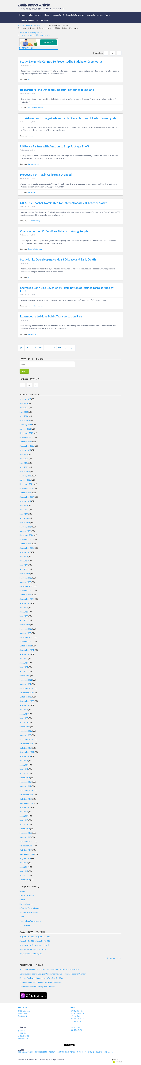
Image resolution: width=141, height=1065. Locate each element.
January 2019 (25, 786)
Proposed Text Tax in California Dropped (46, 174)
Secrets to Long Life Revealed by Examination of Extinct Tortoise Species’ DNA (67, 289)
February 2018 (26, 833)
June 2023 (24, 561)
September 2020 (27, 701)
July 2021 (24, 658)
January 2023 (25, 582)
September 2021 (27, 650)
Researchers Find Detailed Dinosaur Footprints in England (57, 89)
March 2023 (25, 573)
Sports (107, 15)
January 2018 (25, 837)
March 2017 (25, 879)
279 (59, 347)
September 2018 (27, 803)
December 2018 (26, 790)
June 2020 (24, 714)
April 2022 (24, 620)
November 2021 (26, 641)
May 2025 (24, 463)
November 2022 (26, 590)
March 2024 (25, 522)
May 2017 (24, 871)
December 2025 (26, 433)
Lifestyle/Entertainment (75, 15)
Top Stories (44, 20)
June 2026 (24, 407)
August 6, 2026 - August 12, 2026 (34, 945)
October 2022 (26, 595)
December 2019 (26, 739)
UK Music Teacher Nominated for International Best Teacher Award (63, 203)
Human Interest (58, 15)
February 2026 (26, 424)
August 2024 (25, 501)
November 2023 (26, 539)
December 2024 (26, 484)
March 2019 (25, 777)
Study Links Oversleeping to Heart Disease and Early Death (58, 259)
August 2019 (25, 756)
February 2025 (26, 476)
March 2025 (25, 471)
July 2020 (24, 709)
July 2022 (24, 607)
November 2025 (26, 437)
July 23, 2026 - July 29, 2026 (32, 953)
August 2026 (25, 399)
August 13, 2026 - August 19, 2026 (35, 941)
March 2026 (25, 420)
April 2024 (24, 518)
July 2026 (24, 403)
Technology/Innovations (28, 20)
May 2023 (24, 565)
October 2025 (26, 441)
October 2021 (26, 646)
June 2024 (24, 509)
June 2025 (24, 458)
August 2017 (25, 858)
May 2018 (24, 820)
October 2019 (26, 748)
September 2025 (27, 446)
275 (34, 347)
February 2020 (26, 731)
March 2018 (25, 828)
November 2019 (26, 743)
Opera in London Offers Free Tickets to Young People (54, 231)
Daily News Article (34, 5)
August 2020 (25, 705)
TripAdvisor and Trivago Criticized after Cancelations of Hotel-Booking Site (68, 118)
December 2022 (26, 586)
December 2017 (26, 841)
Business (22, 15)
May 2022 (24, 616)
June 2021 (24, 663)
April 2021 (24, 671)
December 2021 (26, 637)
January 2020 (25, 735)
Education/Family (35, 15)
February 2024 (26, 527)
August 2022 (25, 603)
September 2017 (27, 854)
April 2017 (24, 875)
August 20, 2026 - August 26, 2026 (35, 936)
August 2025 (25, 450)
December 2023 (26, 535)
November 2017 (26, 846)
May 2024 (24, 514)
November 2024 (26, 488)
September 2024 (27, 497)
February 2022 (26, 629)
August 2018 (25, 807)
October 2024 (26, 492)
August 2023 (25, 552)
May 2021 (24, 667)
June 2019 (24, 765)
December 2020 (26, 688)
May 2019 (24, 769)
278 (53, 347)
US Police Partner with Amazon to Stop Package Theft (54, 146)
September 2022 (27, 599)
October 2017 (26, 850)
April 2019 (24, 773)
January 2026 (25, 429)
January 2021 (25, 684)
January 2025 (25, 480)
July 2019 (24, 760)
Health (47, 15)
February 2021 (26, 680)
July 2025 (24, 454)
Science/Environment (95, 15)
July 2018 (24, 811)
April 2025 (24, 467)
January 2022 (25, 633)
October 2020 (26, 697)
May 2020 (24, 718)
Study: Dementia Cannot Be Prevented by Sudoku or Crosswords (61, 61)
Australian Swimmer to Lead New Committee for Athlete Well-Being (49, 969)
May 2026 (24, 412)
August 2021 (25, 654)
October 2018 (26, 799)
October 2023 (26, 543)
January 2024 (25, 531)
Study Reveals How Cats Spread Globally (37, 986)
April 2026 (24, 416)
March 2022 (25, 624)
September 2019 (27, 752)
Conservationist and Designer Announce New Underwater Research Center (53, 974)
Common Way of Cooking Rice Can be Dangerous (41, 982)
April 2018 (24, 824)
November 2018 (26, 794)
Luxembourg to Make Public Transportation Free (51, 316)
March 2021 (25, 675)
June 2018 (24, 816)
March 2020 (25, 726)
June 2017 (24, 867)
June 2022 (24, 612)
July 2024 (24, 505)
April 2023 (24, 569)
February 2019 (26, 782)
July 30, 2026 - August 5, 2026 (33, 949)
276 (40, 347)
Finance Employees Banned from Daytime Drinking (41, 978)
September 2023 (27, 548)
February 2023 (26, 578)
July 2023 (24, 556)
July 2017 (24, 862)
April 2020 (24, 722)
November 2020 (26, 692)
